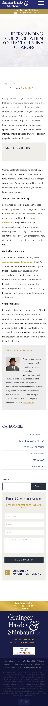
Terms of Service (18, 682)
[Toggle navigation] (41, 3)
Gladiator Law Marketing (34, 667)
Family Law (38, 460)
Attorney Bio (28, 402)
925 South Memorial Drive (22, 639)
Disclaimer (39, 664)
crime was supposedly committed (18, 262)
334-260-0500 (20, 13)
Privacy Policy (10, 667)
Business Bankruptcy (32, 441)
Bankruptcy (37, 434)
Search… (6, 479)
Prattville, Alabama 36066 (22, 643)
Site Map (31, 664)
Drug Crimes (37, 453)
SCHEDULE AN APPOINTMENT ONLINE (27, 572)
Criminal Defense (29, 88)
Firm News (38, 466)
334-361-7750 (21, 10)
